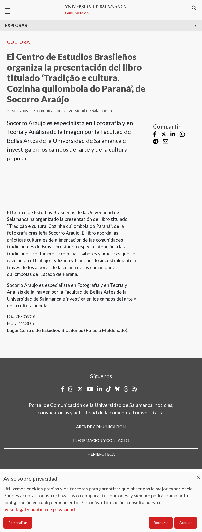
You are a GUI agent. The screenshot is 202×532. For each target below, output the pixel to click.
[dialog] (101, 502)
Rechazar (161, 522)
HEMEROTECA (101, 454)
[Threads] (126, 389)
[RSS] (134, 389)
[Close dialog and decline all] (198, 475)
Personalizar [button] (17, 522)
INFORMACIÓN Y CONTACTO (101, 440)
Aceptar (185, 522)
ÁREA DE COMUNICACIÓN (101, 426)
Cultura (18, 42)
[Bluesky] (117, 389)
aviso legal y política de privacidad (39, 509)
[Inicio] (97, 9)
